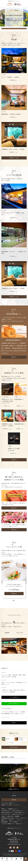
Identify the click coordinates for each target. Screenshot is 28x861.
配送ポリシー (4, 820)
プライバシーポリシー (20, 818)
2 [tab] (14, 600)
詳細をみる (14, 459)
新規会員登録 (4, 821)
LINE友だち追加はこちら (14, 703)
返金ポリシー (12, 820)
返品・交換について (19, 812)
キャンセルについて (5, 814)
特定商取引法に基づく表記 (7, 818)
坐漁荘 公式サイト (14, 789)
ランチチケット (16, 804)
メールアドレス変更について (8, 823)
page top (14, 795)
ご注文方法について (5, 810)
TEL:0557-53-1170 (14, 841)
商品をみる (14, 357)
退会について (19, 823)
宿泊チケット (12, 803)
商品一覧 (14, 799)
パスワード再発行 (13, 821)
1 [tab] (13, 600)
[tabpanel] (14, 579)
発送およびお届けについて (7, 812)
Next (26, 16)
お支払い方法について (17, 810)
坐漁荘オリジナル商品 (6, 804)
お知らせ (3, 816)
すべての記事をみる (14, 697)
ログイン (19, 820)
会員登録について (12, 808)
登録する (14, 722)
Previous (2, 16)
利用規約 (17, 816)
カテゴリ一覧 (4, 803)
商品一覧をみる (14, 747)
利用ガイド (3, 808)
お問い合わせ (10, 816)
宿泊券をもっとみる (14, 157)
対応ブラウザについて (17, 814)
